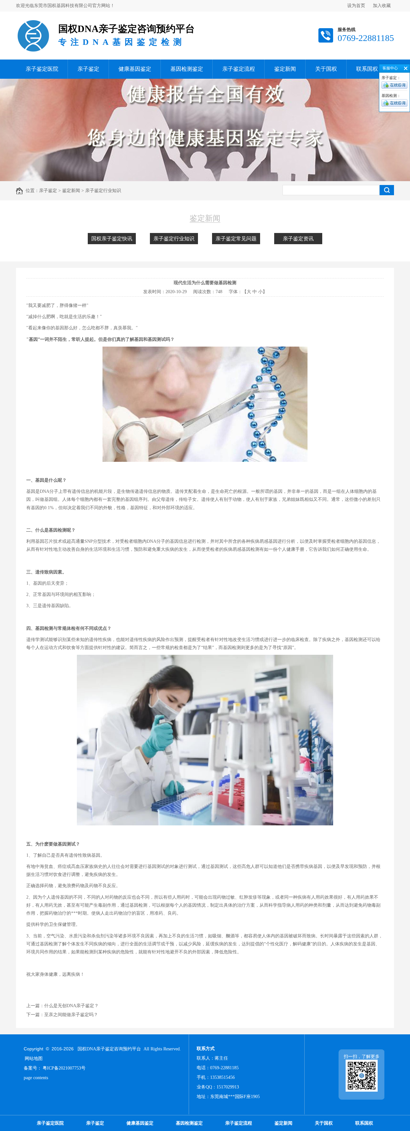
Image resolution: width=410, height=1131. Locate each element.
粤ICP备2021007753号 (64, 1068)
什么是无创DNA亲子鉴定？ (71, 1005)
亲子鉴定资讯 (298, 238)
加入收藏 (382, 5)
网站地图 (34, 1058)
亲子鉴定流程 (238, 69)
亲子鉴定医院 (42, 69)
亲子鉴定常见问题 (236, 238)
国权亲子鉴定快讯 (111, 238)
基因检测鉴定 (186, 69)
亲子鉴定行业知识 (173, 238)
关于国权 (326, 69)
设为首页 (356, 5)
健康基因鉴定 (135, 69)
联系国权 (367, 69)
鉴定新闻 (285, 69)
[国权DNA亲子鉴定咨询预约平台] (33, 21)
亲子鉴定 (88, 69)
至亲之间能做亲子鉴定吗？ (71, 1014)
